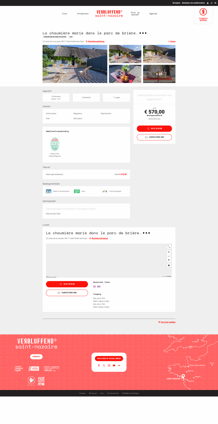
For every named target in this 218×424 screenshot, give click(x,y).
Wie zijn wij (93, 393)
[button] (211, 3)
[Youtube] (113, 365)
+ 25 (159, 74)
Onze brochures (113, 393)
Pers (102, 393)
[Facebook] (99, 365)
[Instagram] (109, 365)
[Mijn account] (208, 3)
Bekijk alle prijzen (154, 119)
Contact (36, 357)
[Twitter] (104, 365)
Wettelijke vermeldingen (130, 393)
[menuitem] (65, 13)
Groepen (82, 393)
